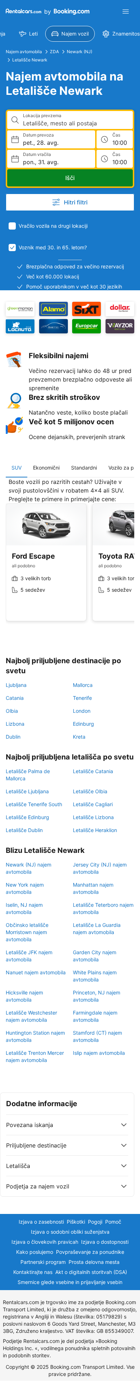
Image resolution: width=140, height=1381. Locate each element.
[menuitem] (28, 34)
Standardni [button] (84, 468)
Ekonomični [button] (46, 468)
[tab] (16, 467)
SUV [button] (16, 468)
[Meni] (125, 11)
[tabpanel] (70, 555)
